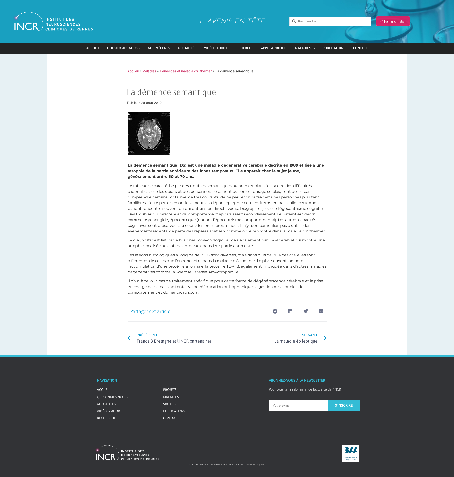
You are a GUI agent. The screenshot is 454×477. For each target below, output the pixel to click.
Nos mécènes (159, 48)
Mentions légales (255, 464)
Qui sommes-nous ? (123, 48)
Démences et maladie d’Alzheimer (186, 71)
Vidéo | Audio (215, 48)
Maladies (303, 48)
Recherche (244, 48)
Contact (360, 48)
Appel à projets (274, 48)
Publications (334, 48)
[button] (275, 311)
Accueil (93, 48)
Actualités (187, 48)
